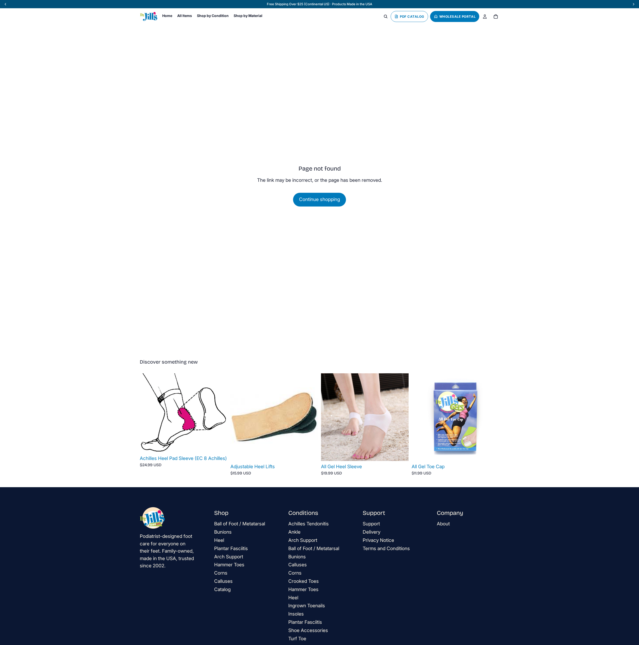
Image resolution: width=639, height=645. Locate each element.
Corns (220, 573)
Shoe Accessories (308, 630)
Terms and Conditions (386, 548)
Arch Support (228, 557)
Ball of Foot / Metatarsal (239, 524)
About (443, 524)
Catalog (222, 589)
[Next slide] (219, 413)
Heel (219, 540)
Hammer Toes (229, 565)
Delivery (371, 532)
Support (371, 524)
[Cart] (495, 16)
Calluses (223, 581)
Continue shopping (319, 199)
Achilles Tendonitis (308, 524)
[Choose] (219, 444)
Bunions (223, 532)
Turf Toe (297, 639)
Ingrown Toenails (306, 606)
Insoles (296, 614)
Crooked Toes (303, 581)
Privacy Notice (378, 540)
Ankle (294, 532)
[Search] (385, 16)
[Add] (400, 453)
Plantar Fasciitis (231, 548)
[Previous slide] (147, 413)
